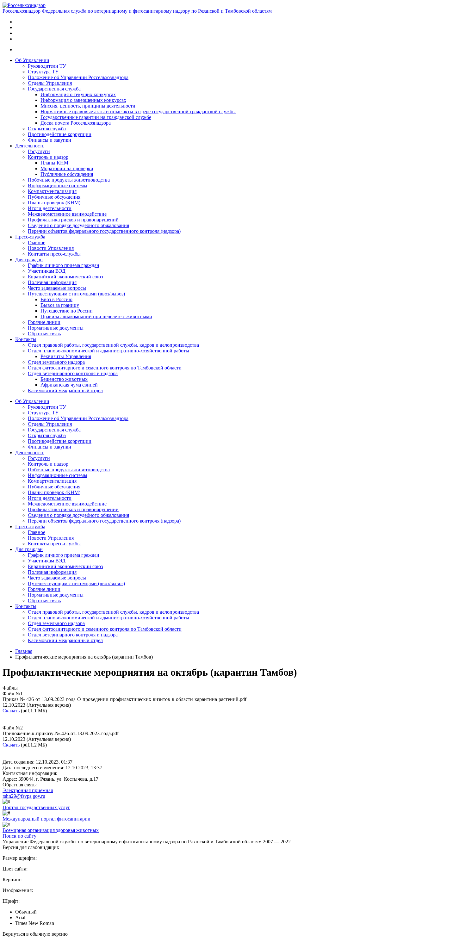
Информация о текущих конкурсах (78, 94)
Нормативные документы (56, 328)
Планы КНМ (54, 162)
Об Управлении (32, 60)
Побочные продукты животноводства (69, 180)
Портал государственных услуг (36, 807)
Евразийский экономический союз (65, 276)
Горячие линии (44, 322)
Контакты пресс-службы (54, 254)
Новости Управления (51, 248)
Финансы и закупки (49, 140)
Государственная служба (54, 88)
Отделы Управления (50, 83)
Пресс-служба (30, 236)
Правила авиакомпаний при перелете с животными (96, 316)
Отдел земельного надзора (56, 362)
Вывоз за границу (59, 305)
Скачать (11, 710)
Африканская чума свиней (69, 384)
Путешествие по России (66, 310)
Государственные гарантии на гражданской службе (95, 117)
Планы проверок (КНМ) (54, 202)
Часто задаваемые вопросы (57, 288)
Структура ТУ (43, 71)
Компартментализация (52, 191)
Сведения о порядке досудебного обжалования (78, 225)
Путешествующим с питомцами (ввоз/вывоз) (76, 293)
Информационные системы (57, 185)
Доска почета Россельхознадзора (75, 123)
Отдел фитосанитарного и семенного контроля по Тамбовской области (105, 367)
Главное (36, 242)
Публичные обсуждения (66, 174)
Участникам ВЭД (46, 271)
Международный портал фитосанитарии (46, 818)
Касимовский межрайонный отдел (65, 390)
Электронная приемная (28, 790)
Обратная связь (44, 333)
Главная (23, 651)
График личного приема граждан (63, 265)
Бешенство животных (64, 379)
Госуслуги (39, 151)
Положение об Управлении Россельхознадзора (78, 77)
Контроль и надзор (48, 157)
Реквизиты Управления (65, 356)
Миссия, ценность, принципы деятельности (87, 105)
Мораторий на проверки (66, 168)
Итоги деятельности (49, 208)
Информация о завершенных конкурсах (83, 100)
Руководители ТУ (47, 66)
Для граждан (29, 259)
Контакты (25, 339)
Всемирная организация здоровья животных (51, 830)
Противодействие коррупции (59, 134)
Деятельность (29, 145)
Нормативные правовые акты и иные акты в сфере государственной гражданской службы (138, 111)
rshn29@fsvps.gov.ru (24, 796)
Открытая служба (47, 128)
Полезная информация (52, 282)
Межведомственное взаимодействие (67, 214)
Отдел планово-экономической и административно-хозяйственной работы (108, 350)
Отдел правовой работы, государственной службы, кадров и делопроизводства (113, 345)
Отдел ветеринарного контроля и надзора (73, 373)
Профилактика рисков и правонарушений (73, 219)
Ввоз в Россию (56, 299)
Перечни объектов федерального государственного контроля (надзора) (104, 231)
